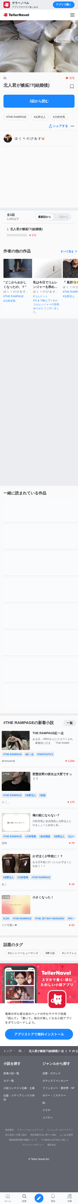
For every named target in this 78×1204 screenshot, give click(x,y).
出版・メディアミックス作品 (19, 1097)
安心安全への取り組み (16, 1135)
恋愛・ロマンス (51, 1073)
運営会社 (51, 1145)
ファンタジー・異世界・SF (58, 1088)
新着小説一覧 (11, 1073)
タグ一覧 (8, 1080)
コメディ (47, 1117)
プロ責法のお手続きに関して (55, 1140)
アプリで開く (64, 4)
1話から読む (39, 101)
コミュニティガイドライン (60, 1130)
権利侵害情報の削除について (23, 1140)
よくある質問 (66, 1135)
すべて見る (67, 251)
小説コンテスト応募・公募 (19, 1088)
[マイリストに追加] (72, 86)
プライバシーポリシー (33, 1145)
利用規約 (9, 1130)
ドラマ (46, 1110)
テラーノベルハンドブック (30, 1130)
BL (44, 1102)
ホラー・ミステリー (54, 1095)
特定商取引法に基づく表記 (43, 1135)
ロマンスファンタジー (55, 1080)
